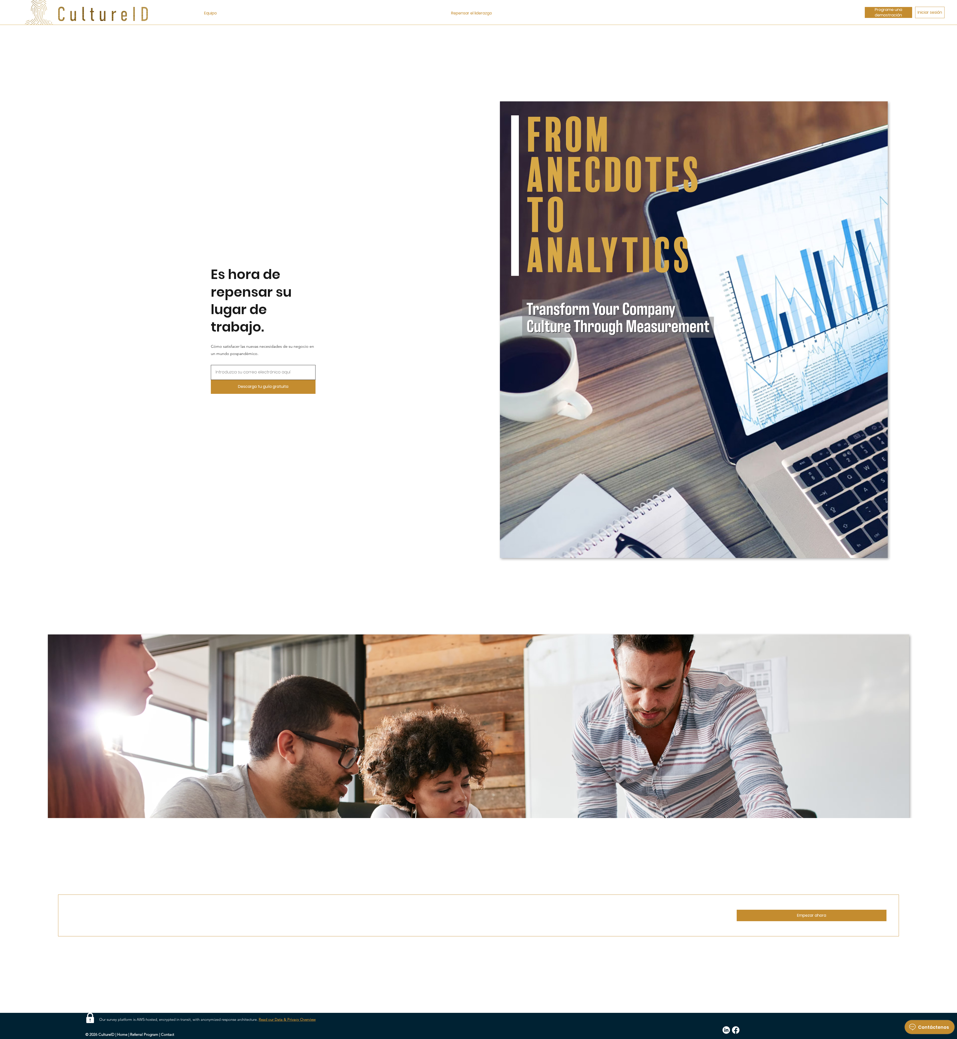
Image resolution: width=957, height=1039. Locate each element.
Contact (167, 1034)
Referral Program (144, 1034)
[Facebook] (735, 1030)
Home (122, 1034)
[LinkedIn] (726, 1030)
